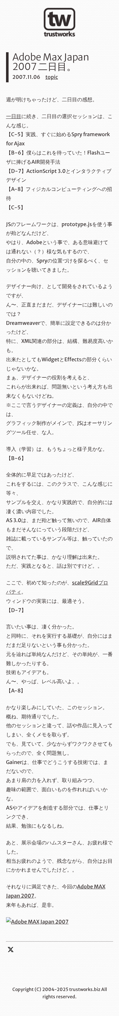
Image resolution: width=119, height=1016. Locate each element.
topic (51, 77)
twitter (11, 949)
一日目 (13, 116)
